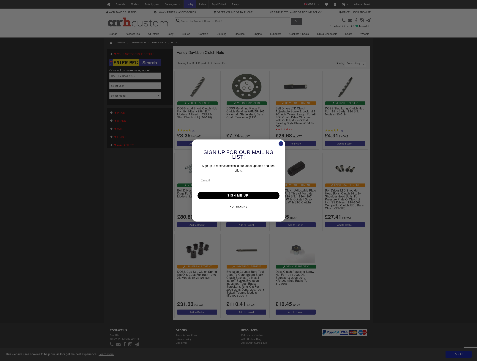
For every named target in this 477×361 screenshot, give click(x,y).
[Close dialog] (281, 143)
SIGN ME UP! (238, 195)
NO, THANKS (238, 206)
